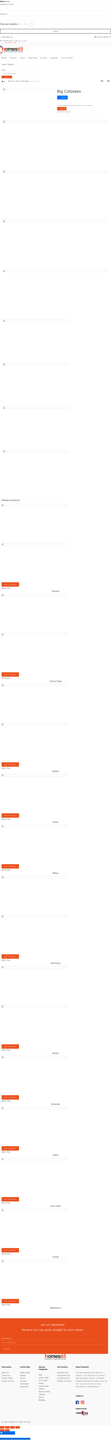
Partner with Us (8, 1381)
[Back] (3, 81)
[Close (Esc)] (2, 1427)
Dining (41, 1383)
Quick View (6, 588)
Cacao (55, 1256)
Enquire (63, 97)
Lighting (42, 1394)
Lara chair (55, 1205)
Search (7, 78)
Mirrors (41, 1397)
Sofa (40, 1375)
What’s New (32, 58)
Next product (107, 81)
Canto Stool (55, 681)
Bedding (42, 1400)
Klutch (55, 1053)
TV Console (43, 1380)
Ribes (55, 873)
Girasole (55, 1104)
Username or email (7, 4)
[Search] (2, 67)
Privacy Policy (7, 1378)
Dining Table (25, 81)
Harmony (56, 963)
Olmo (55, 822)
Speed (55, 771)
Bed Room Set (63, 1373)
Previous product (102, 81)
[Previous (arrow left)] (2, 1430)
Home (12, 81)
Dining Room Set (63, 1375)
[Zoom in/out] (17, 1427)
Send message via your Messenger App (15, 1439)
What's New (25, 1373)
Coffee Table (44, 1378)
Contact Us (6, 1375)
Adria (55, 1154)
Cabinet (42, 1389)
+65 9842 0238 (10, 42)
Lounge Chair (44, 1386)
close (8, 1)
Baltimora (55, 1307)
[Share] (7, 1427)
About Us (5, 1373)
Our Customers (67, 58)
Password (4, 14)
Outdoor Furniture (64, 1381)
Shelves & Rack (44, 1392)
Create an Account (20, 41)
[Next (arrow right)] (7, 1430)
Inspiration (54, 58)
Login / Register (8, 64)
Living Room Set (63, 1378)
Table (17, 81)
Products (13, 58)
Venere (55, 591)
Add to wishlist (65, 112)
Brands (4, 58)
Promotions (24, 1384)
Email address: (6, 1338)
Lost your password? (104, 37)
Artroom (43, 58)
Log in (55, 31)
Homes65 (11, 1422)
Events (22, 58)
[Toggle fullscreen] (12, 1427)
